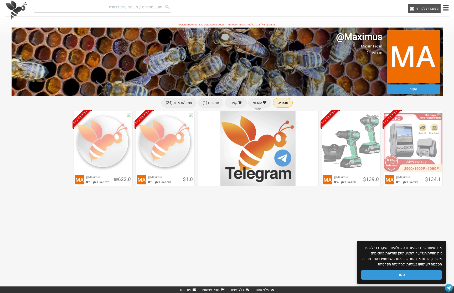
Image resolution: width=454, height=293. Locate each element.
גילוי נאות (262, 289)
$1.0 (188, 179)
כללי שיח (237, 289)
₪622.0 (122, 179)
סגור (401, 275)
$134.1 (433, 179)
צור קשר (185, 289)
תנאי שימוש (210, 289)
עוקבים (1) (211, 102)
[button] (446, 7)
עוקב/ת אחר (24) (179, 102)
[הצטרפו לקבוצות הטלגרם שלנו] (449, 288)
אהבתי (257, 102)
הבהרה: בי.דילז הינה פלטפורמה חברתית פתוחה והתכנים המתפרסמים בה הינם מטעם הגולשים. (227, 24)
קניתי (233, 102)
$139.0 (371, 179)
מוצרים (282, 102)
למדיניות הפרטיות (391, 264)
